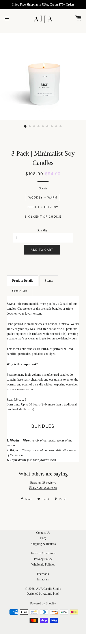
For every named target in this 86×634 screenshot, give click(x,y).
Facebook (43, 574)
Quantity (42, 230)
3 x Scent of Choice (42, 216)
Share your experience (43, 487)
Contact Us (43, 532)
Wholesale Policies (43, 564)
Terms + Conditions (43, 553)
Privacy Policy (43, 559)
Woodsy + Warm (43, 197)
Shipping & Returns (43, 544)
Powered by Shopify (43, 603)
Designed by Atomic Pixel (43, 593)
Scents (43, 188)
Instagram (43, 579)
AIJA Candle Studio (48, 588)
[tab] (22, 280)
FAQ (43, 538)
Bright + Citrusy (43, 207)
